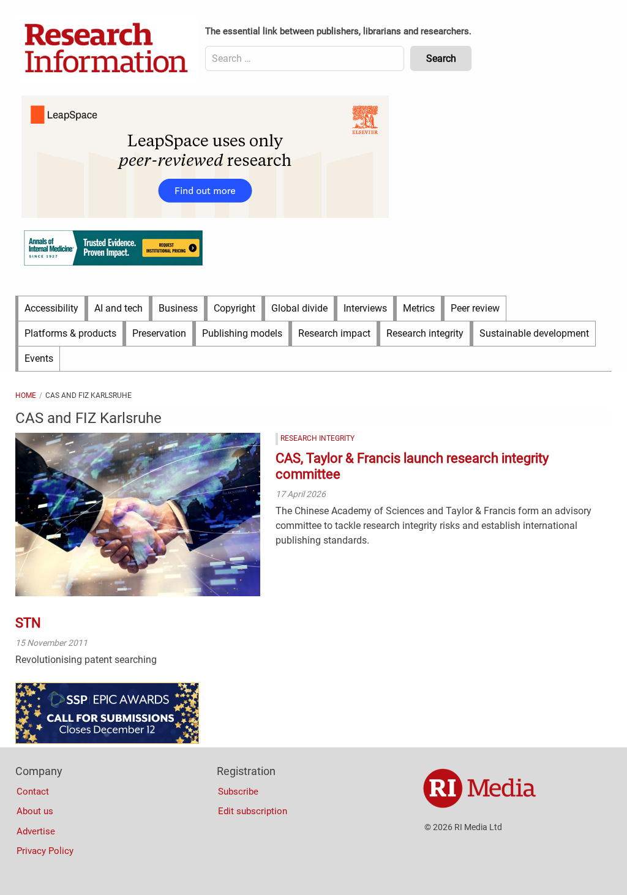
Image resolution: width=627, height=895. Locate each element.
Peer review (475, 308)
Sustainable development (534, 333)
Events (38, 358)
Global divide (299, 308)
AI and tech (118, 308)
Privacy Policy (45, 850)
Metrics (419, 308)
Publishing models (242, 333)
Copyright (234, 308)
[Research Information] (107, 49)
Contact (33, 791)
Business (178, 308)
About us (35, 811)
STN (28, 623)
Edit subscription (252, 811)
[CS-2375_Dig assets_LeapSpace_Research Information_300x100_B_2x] (205, 215)
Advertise (36, 831)
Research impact (334, 333)
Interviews (365, 308)
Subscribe (238, 791)
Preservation (159, 333)
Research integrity (425, 333)
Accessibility (51, 308)
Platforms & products (70, 333)
